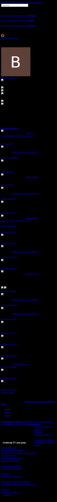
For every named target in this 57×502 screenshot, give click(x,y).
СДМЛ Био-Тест (21, 364)
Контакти (39, 429)
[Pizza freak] (4, 381)
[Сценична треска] (4, 202)
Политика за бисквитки (13, 450)
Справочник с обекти (12, 468)
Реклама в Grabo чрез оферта (15, 481)
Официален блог (42, 434)
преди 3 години (9, 268)
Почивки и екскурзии (12, 458)
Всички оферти (9, 455)
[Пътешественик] (4, 161)
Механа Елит (32, 274)
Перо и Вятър (32, 177)
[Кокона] (4, 347)
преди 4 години (9, 344)
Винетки (5, 474)
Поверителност (9, 447)
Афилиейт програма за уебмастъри (18, 484)
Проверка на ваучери (11, 476)
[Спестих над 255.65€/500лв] (4, 322)
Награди (5, 489)
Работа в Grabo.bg (10, 492)
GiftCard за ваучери (10, 466)
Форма (28, 401)
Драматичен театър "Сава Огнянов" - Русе (19, 219)
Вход (16, 38)
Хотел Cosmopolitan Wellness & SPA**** (18, 134)
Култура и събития (10, 461)
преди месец (7, 171)
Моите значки (9, 77)
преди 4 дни (7, 143)
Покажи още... (8, 392)
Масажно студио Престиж (26, 152)
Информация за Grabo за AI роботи (18, 453)
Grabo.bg (8, 494)
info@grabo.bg (39, 401)
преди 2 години (9, 243)
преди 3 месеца (8, 198)
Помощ (37, 432)
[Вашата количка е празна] (1, 8)
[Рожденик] (4, 235)
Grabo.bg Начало (42, 427)
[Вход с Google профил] (28, 35)
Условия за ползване (44, 440)
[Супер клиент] (4, 147)
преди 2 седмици (9, 157)
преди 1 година (9, 212)
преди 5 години (9, 378)
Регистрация (7, 38)
